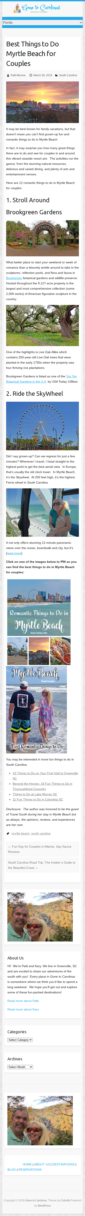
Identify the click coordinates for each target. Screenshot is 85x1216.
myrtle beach (20, 833)
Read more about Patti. (23, 1001)
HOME (27, 1164)
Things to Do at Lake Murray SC (35, 794)
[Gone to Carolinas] (37, 9)
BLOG (11, 1169)
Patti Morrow (18, 75)
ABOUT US (42, 1164)
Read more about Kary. (23, 1009)
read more (14, 553)
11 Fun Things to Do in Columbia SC (38, 799)
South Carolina (68, 75)
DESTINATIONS (63, 1164)
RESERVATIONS (30, 1169)
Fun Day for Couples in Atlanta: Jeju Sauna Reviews (39, 849)
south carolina (41, 833)
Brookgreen (14, 278)
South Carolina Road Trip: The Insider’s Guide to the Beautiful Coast (41, 865)
